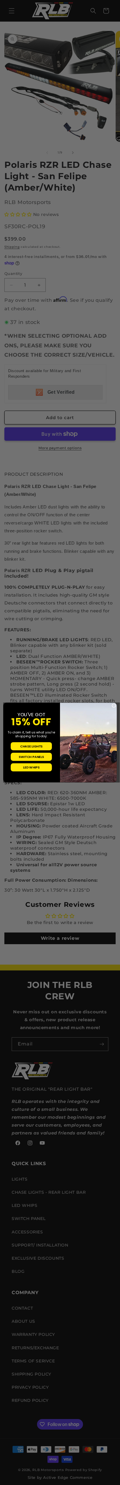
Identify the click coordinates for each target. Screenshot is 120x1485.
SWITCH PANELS (31, 756)
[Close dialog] (113, 705)
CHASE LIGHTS (31, 746)
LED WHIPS (31, 767)
